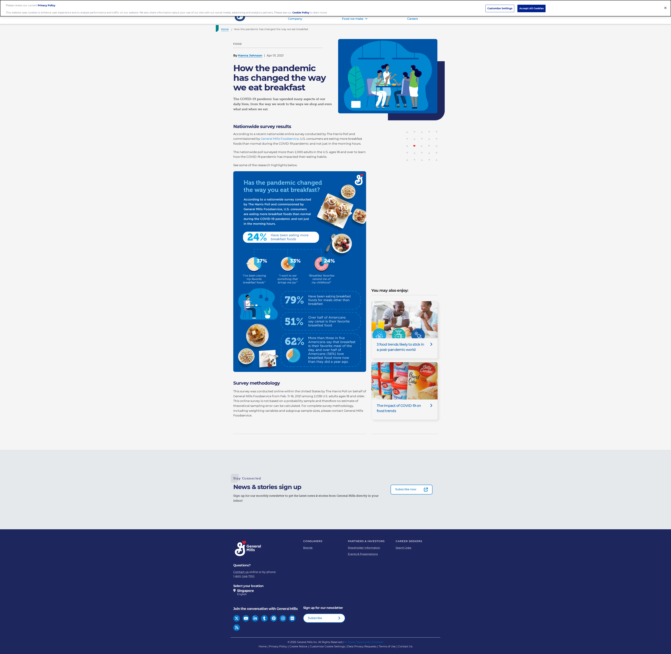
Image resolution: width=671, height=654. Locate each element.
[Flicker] (292, 618)
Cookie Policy (300, 12)
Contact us (241, 572)
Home (263, 646)
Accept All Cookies (531, 8)
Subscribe (315, 618)
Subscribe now (405, 489)
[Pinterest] (274, 618)
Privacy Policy (278, 646)
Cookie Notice (298, 646)
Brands (307, 547)
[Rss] (237, 627)
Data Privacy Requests (361, 646)
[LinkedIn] (255, 618)
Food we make (352, 18)
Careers (412, 18)
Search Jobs (403, 547)
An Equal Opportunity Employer (363, 642)
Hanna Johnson (250, 55)
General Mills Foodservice (280, 138)
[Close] (665, 8)
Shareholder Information (364, 547)
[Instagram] (283, 618)
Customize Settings (500, 8)
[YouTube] (245, 618)
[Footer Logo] (248, 548)
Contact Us (405, 646)
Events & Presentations (363, 554)
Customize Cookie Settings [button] (327, 646)
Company (295, 18)
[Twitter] (236, 618)
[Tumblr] (264, 618)
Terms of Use (387, 646)
